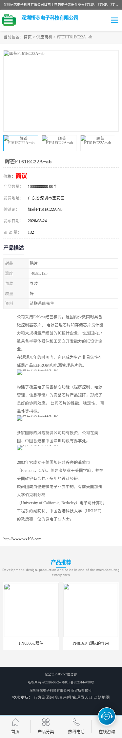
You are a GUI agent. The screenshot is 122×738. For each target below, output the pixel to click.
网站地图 (102, 698)
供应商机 (44, 37)
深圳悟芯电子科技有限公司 (49, 690)
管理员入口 (82, 698)
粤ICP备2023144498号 (78, 682)
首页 (28, 37)
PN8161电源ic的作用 (91, 643)
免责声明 (63, 698)
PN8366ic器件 (31, 643)
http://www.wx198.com (22, 539)
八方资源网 (44, 698)
